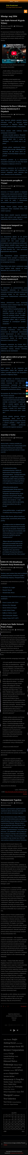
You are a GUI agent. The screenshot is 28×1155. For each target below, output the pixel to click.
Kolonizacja (8, 1079)
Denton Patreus (7, 1058)
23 (17, 1125)
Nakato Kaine (12, 1084)
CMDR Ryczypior (19, 26)
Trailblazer (16, 1095)
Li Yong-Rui (19, 1079)
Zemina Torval (6, 1104)
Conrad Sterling (9, 1056)
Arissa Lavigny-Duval (12, 1046)
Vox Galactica (10, 1098)
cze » (23, 1131)
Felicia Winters (7, 1067)
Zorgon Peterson (14, 1104)
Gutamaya (7, 1070)
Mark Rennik (18, 1082)
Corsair (16, 1056)
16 (17, 1123)
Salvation (12, 1089)
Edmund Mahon (10, 1061)
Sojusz (18, 1092)
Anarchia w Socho (8, 435)
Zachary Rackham (16, 1102)
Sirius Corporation (10, 1092)
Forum (11, 1)
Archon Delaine (19, 1043)
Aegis (14, 1039)
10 (20, 1120)
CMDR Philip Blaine (20, 114)
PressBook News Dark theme (16, 1153)
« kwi (5, 1131)
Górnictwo (12, 1070)
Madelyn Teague (8, 1082)
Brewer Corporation (14, 1050)
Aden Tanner (7, 1039)
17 (20, 1123)
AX (22, 1046)
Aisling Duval (10, 1043)
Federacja (8, 1064)
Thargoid (8, 1095)
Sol (22, 1091)
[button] (10, 1030)
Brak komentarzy (7, 28)
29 (14, 1128)
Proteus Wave (7, 1089)
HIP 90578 (6, 1073)
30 (17, 1128)
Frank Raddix (14, 1067)
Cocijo (11, 1053)
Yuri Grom (8, 1102)
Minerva (6, 1084)
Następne (23, 1006)
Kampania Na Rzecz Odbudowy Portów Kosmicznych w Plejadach (13, 108)
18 (23, 1123)
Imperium (14, 1073)
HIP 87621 (19, 1070)
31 (20, 1128)
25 (23, 1125)
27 (8, 1128)
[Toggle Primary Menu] (25, 11)
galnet (19, 1067)
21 (11, 1125)
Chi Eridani (6, 1053)
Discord (16, 1)
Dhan (13, 1058)
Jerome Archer (9, 1076)
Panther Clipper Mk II (9, 1087)
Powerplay (18, 1087)
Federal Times (18, 1065)
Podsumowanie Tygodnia (11, 800)
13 (8, 1123)
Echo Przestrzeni (12, 5)
